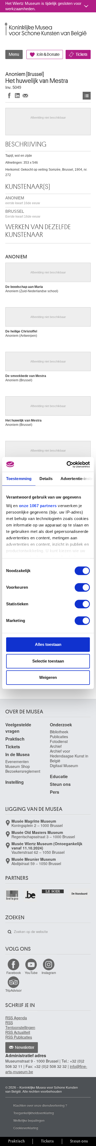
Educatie (59, 776)
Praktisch (15, 739)
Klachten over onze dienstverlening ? (40, 1105)
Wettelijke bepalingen (29, 1120)
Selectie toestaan (48, 661)
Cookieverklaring (25, 1127)
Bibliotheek (59, 731)
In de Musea (17, 754)
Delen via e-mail (25, 95)
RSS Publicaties (18, 1037)
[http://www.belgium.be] (31, 895)
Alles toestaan (48, 644)
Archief (56, 746)
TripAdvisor (13, 990)
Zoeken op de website (10, 931)
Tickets (81, 54)
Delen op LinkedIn (17, 95)
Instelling (14, 782)
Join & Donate (48, 54)
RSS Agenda (16, 1017)
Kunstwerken (87, 96)
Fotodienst (59, 741)
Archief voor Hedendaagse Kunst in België (69, 756)
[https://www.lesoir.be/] (53, 891)
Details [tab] (46, 478)
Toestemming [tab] (18, 478)
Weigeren (48, 677)
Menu (14, 54)
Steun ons (60, 784)
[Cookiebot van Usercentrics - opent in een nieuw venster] (68, 464)
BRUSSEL (22, 213)
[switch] (82, 587)
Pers (54, 792)
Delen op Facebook (9, 95)
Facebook (13, 972)
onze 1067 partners (38, 505)
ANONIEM (22, 200)
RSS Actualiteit (17, 1032)
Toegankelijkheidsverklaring (33, 1112)
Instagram (49, 972)
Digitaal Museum (64, 765)
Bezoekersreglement (22, 771)
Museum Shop (17, 766)
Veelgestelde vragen (18, 728)
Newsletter (24, 1047)
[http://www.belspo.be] (12, 895)
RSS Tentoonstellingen (20, 1025)
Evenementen (17, 761)
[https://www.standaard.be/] (80, 894)
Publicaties (59, 736)
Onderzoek (61, 725)
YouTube (31, 972)
